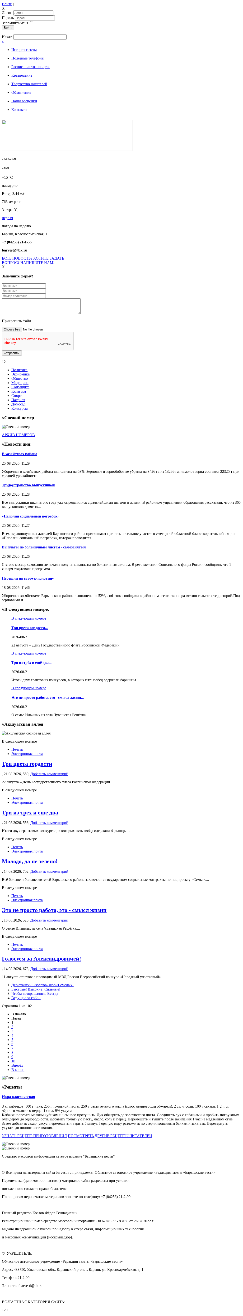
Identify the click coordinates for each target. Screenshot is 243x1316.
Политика (19, 370)
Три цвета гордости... (29, 628)
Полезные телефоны (27, 58)
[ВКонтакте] (9, 32)
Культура (18, 391)
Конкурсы (19, 408)
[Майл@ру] (6, 32)
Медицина (19, 383)
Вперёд (17, 1065)
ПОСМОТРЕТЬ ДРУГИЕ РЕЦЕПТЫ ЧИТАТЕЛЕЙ (110, 1136)
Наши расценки (24, 101)
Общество (19, 378)
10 (13, 1061)
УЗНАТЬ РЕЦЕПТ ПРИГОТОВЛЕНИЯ (34, 1136)
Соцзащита (20, 387)
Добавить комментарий (49, 774)
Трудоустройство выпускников (28, 485)
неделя (7, 218)
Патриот (18, 400)
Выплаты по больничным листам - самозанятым (44, 547)
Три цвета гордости (27, 764)
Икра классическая (18, 1097)
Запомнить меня (15, 23)
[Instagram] (13, 32)
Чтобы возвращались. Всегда (34, 993)
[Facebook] (2, 32)
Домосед (18, 404)
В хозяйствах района (19, 454)
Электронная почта (27, 754)
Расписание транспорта (30, 67)
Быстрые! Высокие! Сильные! (35, 989)
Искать (7, 37)
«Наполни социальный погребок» (30, 516)
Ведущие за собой (26, 998)
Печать (17, 749)
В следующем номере (28, 618)
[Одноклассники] (8, 32)
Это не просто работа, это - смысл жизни (54, 910)
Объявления (21, 92)
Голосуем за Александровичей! (41, 959)
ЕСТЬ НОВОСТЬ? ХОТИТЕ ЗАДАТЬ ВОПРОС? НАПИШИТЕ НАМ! (33, 260)
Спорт (16, 396)
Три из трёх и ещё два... (31, 662)
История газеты (24, 50)
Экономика (20, 374)
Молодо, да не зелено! (30, 861)
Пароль (8, 18)
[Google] (4, 32)
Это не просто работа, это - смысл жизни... (47, 697)
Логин (7, 13)
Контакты (19, 110)
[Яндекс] (11, 32)
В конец (17, 1070)
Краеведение (21, 75)
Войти (7, 4)
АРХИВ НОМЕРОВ (18, 435)
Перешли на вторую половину (28, 578)
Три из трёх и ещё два (30, 812)
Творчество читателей (29, 84)
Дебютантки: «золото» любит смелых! (42, 985)
